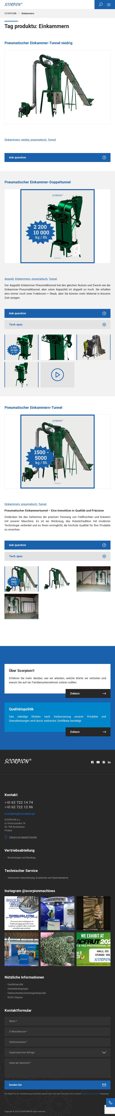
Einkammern (12, 139)
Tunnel (52, 139)
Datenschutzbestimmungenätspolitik (26, 993)
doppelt (9, 279)
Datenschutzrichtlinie (91, 1094)
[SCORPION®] (13, 4)
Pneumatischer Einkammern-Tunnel (33, 407)
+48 (18, 802)
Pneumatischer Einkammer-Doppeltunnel (37, 182)
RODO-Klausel (15, 997)
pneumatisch (38, 139)
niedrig (25, 139)
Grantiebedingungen (17, 988)
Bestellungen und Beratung (21, 857)
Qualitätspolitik (15, 984)
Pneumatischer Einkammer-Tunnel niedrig (38, 43)
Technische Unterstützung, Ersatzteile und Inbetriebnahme (37, 877)
